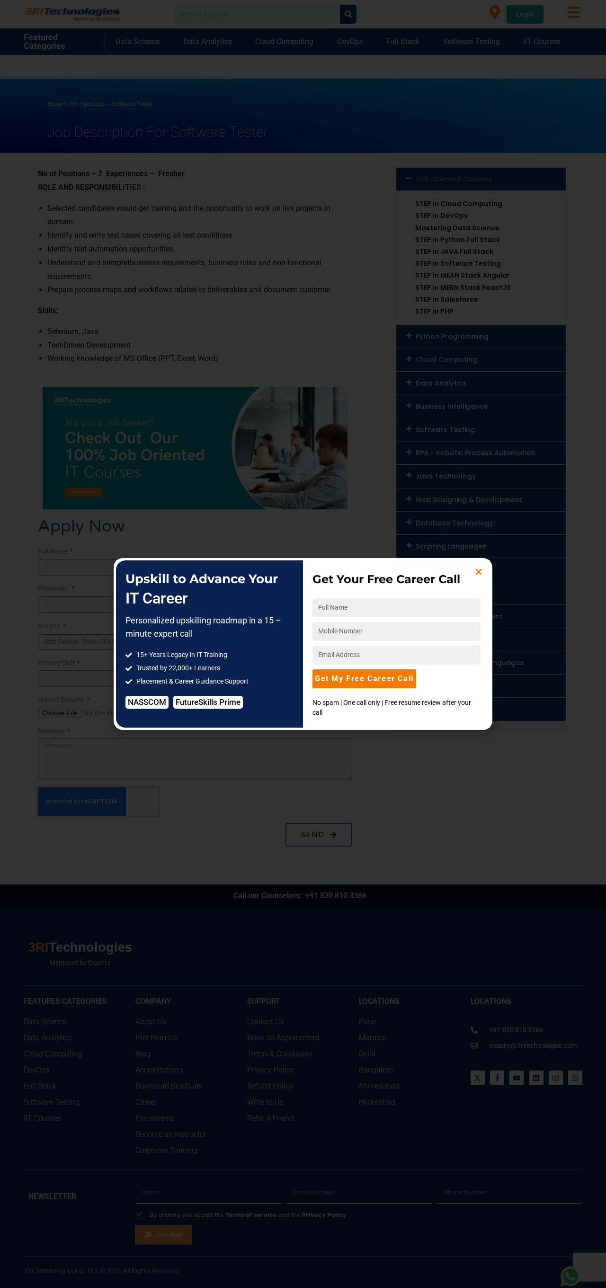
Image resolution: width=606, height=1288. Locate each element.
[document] (303, 644)
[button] (478, 571)
